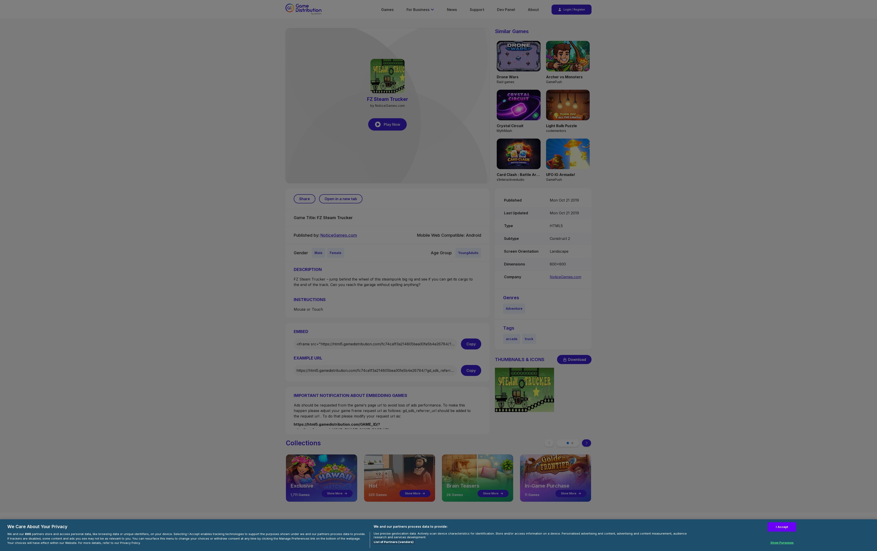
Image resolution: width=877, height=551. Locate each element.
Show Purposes (782, 542)
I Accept (782, 527)
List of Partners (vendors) (394, 542)
